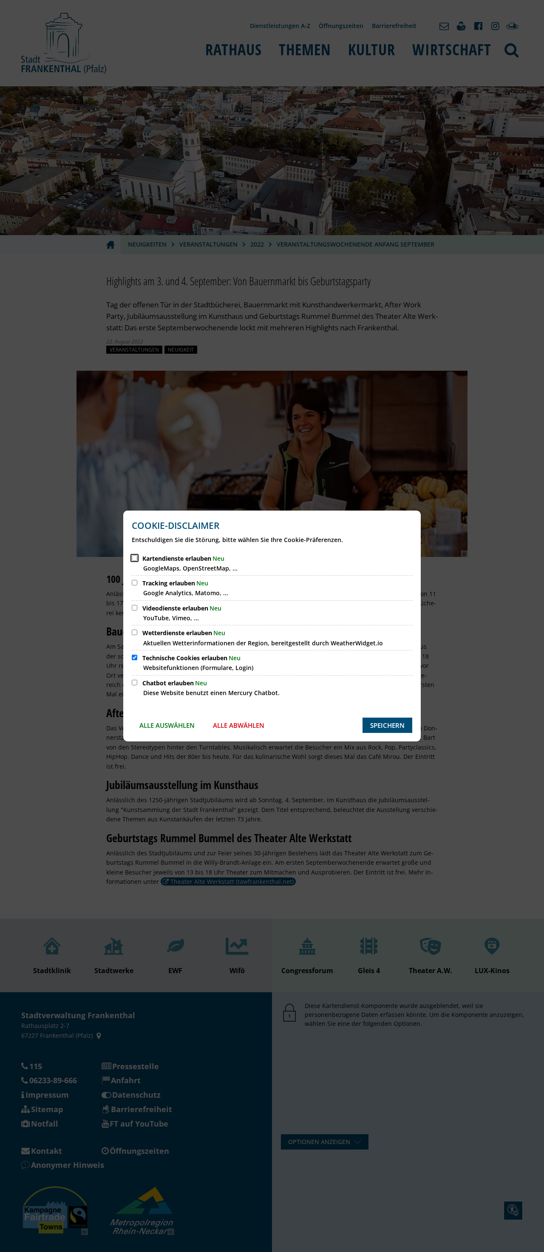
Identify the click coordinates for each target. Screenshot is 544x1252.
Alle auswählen (167, 725)
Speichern (387, 725)
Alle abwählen (238, 725)
